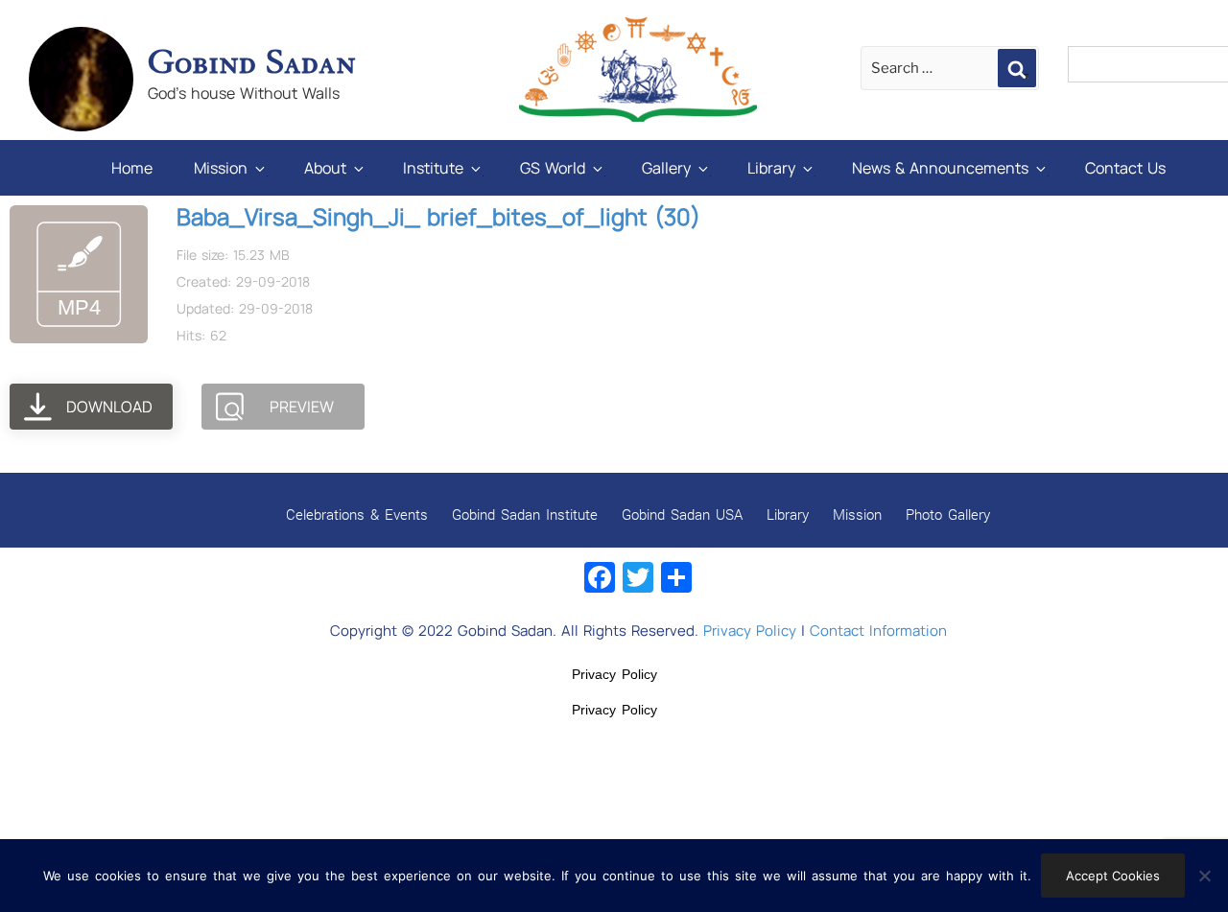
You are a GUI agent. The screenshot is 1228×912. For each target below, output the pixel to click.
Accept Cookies (1113, 875)
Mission (221, 167)
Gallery (666, 167)
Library (771, 167)
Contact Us (1125, 167)
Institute (433, 167)
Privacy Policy (749, 630)
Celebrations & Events (357, 514)
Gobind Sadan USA (682, 514)
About (325, 167)
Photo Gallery (948, 514)
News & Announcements (940, 167)
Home (132, 167)
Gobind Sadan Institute (525, 514)
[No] (1204, 875)
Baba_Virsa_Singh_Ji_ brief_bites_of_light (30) (438, 216)
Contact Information (878, 630)
